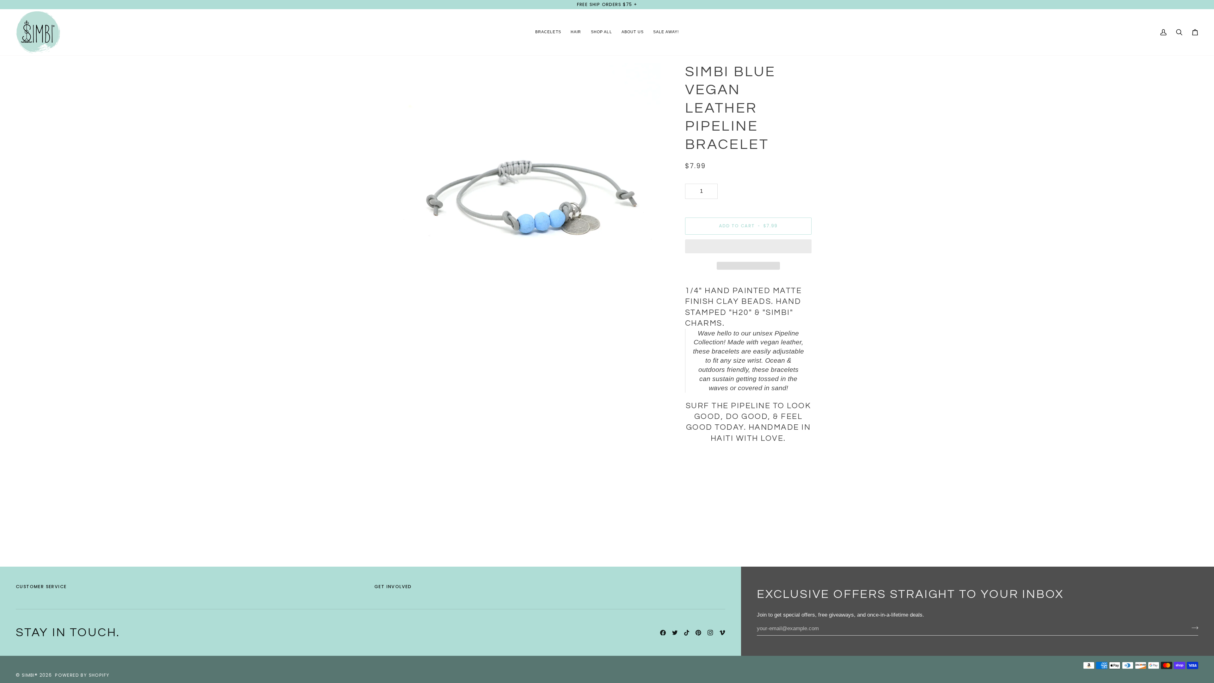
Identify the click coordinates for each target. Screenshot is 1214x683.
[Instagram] (710, 633)
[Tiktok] (686, 633)
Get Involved (393, 586)
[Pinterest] (698, 633)
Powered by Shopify (82, 675)
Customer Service (41, 586)
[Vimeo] (722, 633)
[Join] (1193, 628)
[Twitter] (675, 633)
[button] (548, 32)
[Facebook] (663, 633)
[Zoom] (405, 317)
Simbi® (30, 675)
